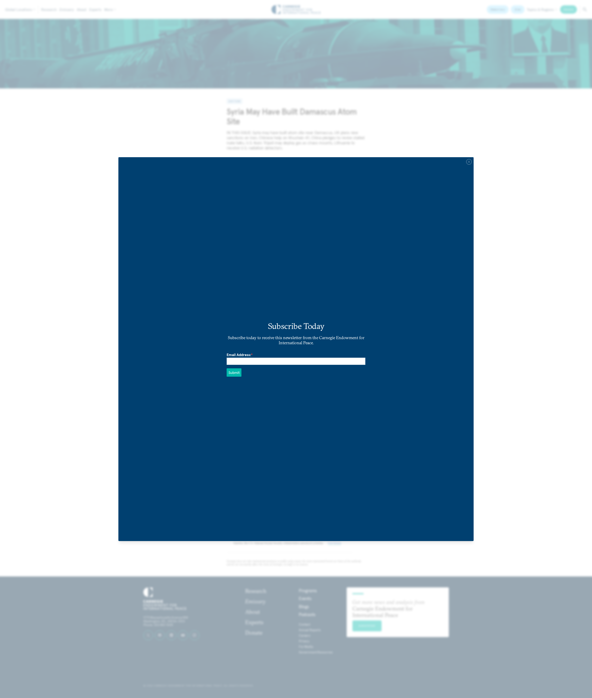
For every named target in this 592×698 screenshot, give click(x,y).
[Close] (469, 161)
